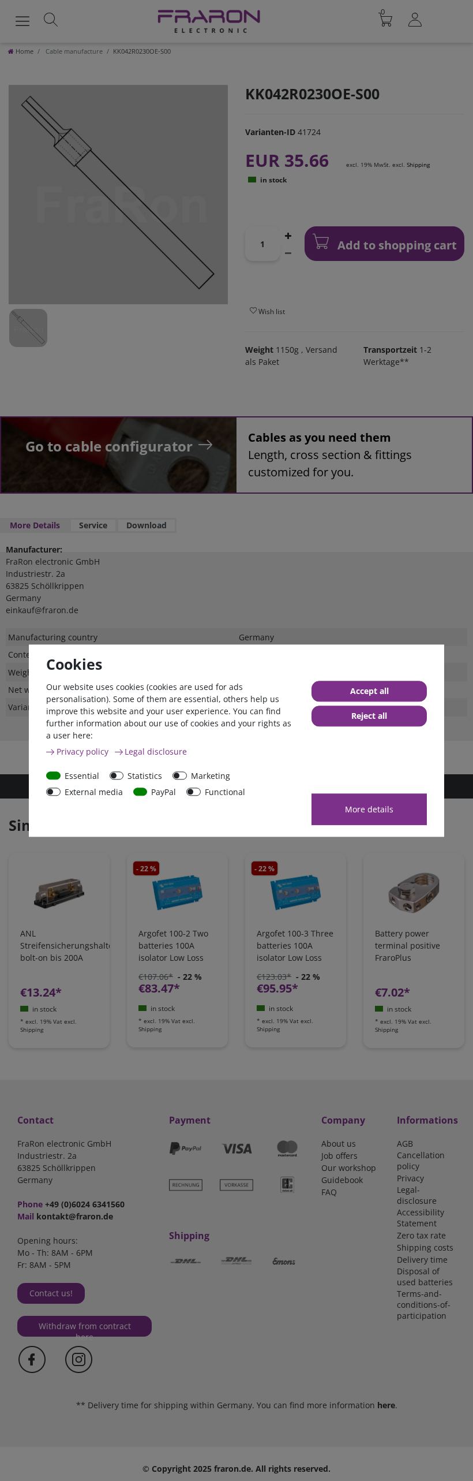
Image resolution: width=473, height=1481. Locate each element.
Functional (225, 791)
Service (93, 525)
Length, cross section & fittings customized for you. (330, 455)
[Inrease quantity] (288, 235)
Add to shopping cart (396, 245)
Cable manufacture (73, 51)
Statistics (144, 775)
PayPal (163, 791)
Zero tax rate (421, 1235)
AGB (405, 1143)
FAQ (329, 1192)
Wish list (271, 311)
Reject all (369, 715)
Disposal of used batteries (425, 1277)
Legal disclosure (156, 751)
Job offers (339, 1155)
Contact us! (51, 1293)
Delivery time (422, 1259)
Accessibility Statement (420, 1218)
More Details (35, 525)
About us (338, 1143)
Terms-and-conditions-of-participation (424, 1304)
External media (94, 791)
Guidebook (342, 1179)
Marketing (210, 775)
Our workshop (348, 1167)
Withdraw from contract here (85, 1328)
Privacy (410, 1178)
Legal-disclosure (417, 1195)
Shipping (418, 165)
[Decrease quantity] (288, 252)
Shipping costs (425, 1247)
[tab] (35, 525)
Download (146, 525)
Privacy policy (84, 751)
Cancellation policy (421, 1161)
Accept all (369, 690)
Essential (82, 775)
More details (369, 809)
